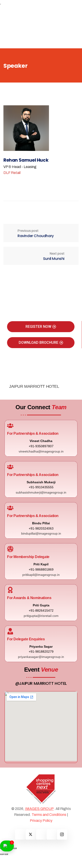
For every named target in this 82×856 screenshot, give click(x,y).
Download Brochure (38, 342)
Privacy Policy (41, 820)
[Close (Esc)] (15, 848)
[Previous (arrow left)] (2, 854)
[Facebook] (20, 834)
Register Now (38, 326)
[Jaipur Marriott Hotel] (12, 378)
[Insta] (62, 834)
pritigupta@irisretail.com (41, 616)
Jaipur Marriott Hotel (34, 386)
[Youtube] (51, 834)
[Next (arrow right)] (6, 854)
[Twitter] (31, 834)
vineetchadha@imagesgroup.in (41, 451)
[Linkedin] (41, 834)
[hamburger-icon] (61, 9)
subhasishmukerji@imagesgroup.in (41, 492)
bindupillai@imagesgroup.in (41, 533)
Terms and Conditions (49, 815)
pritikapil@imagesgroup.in (41, 575)
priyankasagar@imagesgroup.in (41, 657)
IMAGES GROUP (39, 809)
